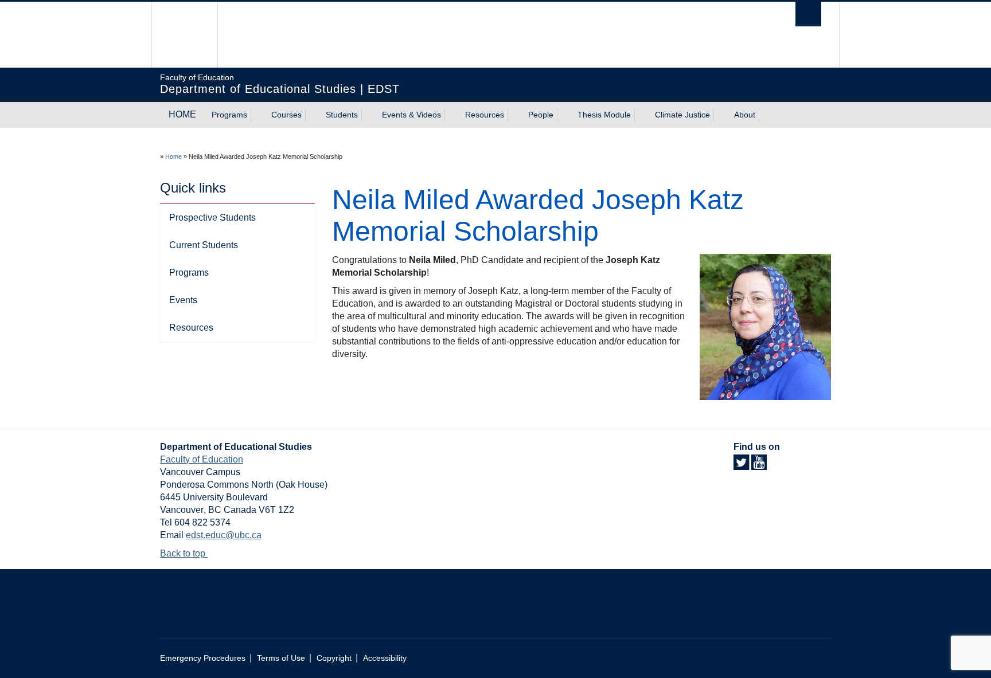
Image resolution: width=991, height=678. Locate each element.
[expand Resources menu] (514, 115)
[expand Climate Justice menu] (720, 115)
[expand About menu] (765, 115)
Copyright (334, 658)
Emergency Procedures (202, 658)
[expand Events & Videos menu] (451, 115)
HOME (182, 114)
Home (173, 156)
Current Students (203, 245)
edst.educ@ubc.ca (224, 535)
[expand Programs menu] (257, 115)
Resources (484, 114)
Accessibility (385, 658)
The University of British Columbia (184, 35)
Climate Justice (682, 114)
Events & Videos (411, 114)
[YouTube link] (759, 466)
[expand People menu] (564, 115)
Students (342, 114)
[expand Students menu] (368, 115)
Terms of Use (281, 658)
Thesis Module (604, 114)
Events (183, 300)
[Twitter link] (741, 466)
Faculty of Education (201, 459)
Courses (286, 114)
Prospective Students (212, 217)
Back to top (184, 553)
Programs (229, 114)
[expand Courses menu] (312, 115)
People (540, 114)
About (744, 114)
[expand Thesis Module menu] (641, 115)
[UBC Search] (808, 14)
